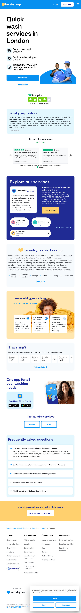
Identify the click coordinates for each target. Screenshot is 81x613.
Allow (55, 598)
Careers (45, 552)
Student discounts (31, 572)
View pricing (23, 84)
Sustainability (11, 560)
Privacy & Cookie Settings (14, 607)
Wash (49, 424)
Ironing (32, 424)
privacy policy (19, 606)
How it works (11, 540)
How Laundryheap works (24, 303)
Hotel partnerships (66, 540)
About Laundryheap (49, 540)
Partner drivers (47, 556)
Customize (66, 605)
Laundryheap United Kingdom (18, 528)
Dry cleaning (28, 548)
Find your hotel (39, 367)
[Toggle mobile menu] (78, 4)
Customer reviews (13, 556)
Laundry (35, 528)
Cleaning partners (48, 560)
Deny (43, 605)
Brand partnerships (66, 544)
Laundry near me (13, 564)
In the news (46, 544)
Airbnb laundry (29, 540)
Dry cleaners (28, 552)
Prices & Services (13, 544)
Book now (67, 4)
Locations (10, 552)
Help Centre (11, 548)
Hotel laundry (29, 562)
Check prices (50, 210)
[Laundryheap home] (11, 4)
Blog (43, 548)
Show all (39, 282)
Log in (55, 4)
